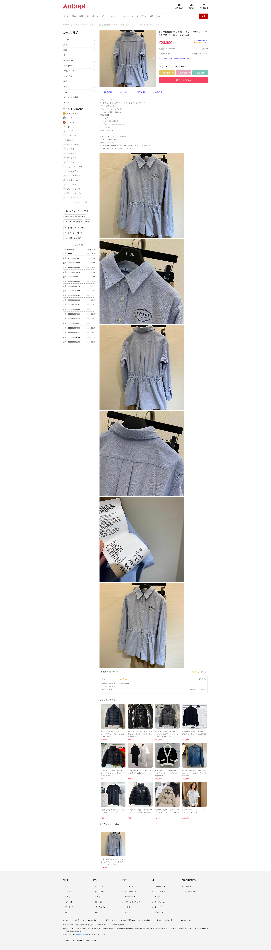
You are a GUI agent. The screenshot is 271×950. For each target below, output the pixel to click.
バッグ (65, 16)
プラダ (70, 131)
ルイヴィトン (72, 114)
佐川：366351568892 (71, 263)
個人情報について (191, 891)
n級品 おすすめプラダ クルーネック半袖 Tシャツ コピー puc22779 (112, 812)
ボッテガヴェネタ (74, 198)
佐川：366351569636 (71, 309)
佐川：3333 (67, 253)
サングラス (141, 16)
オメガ (127, 912)
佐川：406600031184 (71, 342)
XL (176, 66)
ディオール (71, 153)
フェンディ (71, 184)
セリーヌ (70, 127)
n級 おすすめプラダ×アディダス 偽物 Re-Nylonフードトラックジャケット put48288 (140, 734)
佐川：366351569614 (71, 319)
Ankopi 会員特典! (118, 924)
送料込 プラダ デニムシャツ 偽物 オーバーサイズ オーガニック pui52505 (194, 773)
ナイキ (70, 118)
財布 (74, 16)
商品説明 (108, 92)
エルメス (70, 122)
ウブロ (127, 907)
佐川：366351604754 (71, 337)
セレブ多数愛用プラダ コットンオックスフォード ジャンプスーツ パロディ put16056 (113, 862)
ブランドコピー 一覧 (79, 202)
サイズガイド (124, 92)
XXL (182, 66)
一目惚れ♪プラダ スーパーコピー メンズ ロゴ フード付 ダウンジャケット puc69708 (167, 734)
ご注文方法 (157, 920)
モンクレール (72, 136)
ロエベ (70, 140)
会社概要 (188, 886)
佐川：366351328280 (71, 281)
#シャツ (174, 58)
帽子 (152, 16)
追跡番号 (158, 92)
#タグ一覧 (79, 245)
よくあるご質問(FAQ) (127, 920)
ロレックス (71, 158)
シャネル (70, 149)
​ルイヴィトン (160, 886)
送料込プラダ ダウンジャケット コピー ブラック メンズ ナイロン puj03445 (113, 734)
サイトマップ (103, 924)
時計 (81, 16)
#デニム (167, 58)
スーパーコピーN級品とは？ (73, 920)
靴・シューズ (98, 16)
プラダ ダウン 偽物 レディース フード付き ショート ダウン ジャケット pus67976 (112, 773)
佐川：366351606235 (71, 300)
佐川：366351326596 (71, 272)
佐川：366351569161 (71, 332)
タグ (160, 58)
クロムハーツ (72, 145)
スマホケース (127, 16)
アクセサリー (112, 16)
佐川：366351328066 (71, 277)
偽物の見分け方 (171, 920)
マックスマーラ (73, 175)
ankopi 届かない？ (95, 920)
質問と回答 (142, 92)
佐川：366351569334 (71, 328)
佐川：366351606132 (71, 295)
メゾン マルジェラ (74, 167)
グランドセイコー (74, 189)
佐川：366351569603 (71, 314)
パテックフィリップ (132, 902)
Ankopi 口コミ (186, 920)
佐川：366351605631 (71, 305)
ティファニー (72, 162)
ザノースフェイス (74, 193)
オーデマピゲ (130, 897)
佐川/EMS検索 (144, 920)
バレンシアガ (72, 171)
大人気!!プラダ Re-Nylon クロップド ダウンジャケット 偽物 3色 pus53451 (167, 812)
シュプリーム (72, 180)
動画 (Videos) (68, 924)
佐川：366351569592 (71, 323)
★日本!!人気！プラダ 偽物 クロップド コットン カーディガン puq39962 (167, 773)
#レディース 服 (183, 58)
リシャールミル (131, 891)
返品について (110, 920)
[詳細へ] (205, 672)
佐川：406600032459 (71, 258)
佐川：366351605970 (71, 286)
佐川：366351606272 (71, 291)
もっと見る (90, 249)
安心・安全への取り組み (85, 924)
